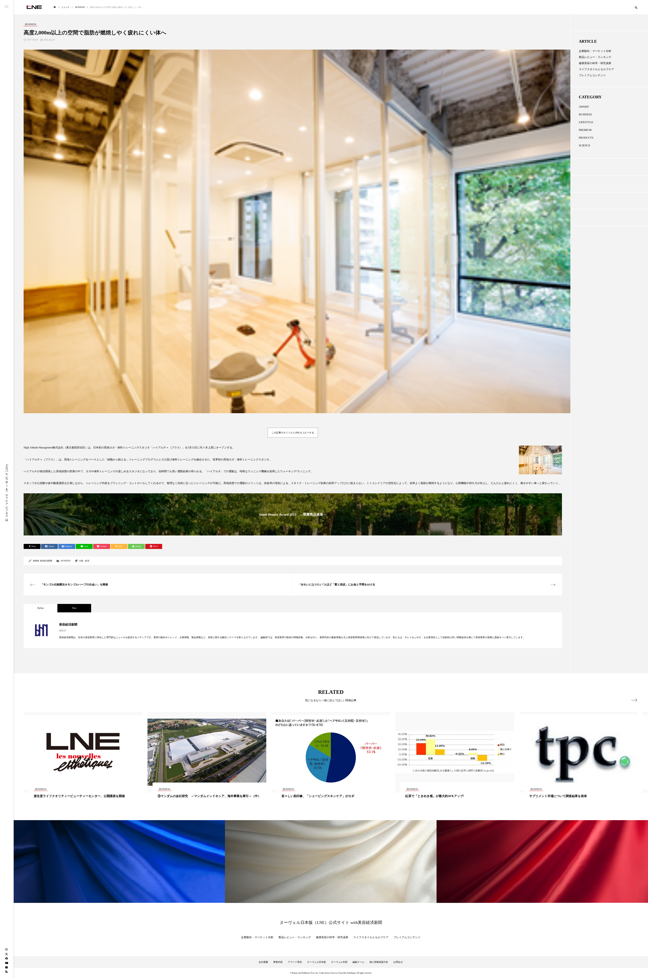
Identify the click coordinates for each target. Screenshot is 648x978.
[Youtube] (6, 962)
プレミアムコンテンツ (592, 75)
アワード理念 (295, 962)
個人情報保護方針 (378, 962)
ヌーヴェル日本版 (316, 962)
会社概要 (263, 962)
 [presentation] (634, 700)
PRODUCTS (586, 137)
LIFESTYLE (586, 122)
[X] (6, 954)
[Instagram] (6, 949)
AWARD (584, 106)
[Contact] (6, 967)
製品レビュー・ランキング (595, 57)
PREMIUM (585, 130)
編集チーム (358, 962)
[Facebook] (6, 958)
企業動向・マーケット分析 (595, 51)
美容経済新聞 (46, 561)
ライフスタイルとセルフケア (596, 69)
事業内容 (278, 962)
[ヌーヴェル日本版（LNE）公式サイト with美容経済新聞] (34, 7)
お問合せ (398, 962)
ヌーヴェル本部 (339, 962)
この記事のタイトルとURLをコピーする (293, 432)
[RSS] (6, 971)
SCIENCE (584, 145)
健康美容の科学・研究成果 (595, 63)
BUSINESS (66, 561)
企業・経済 (84, 561)
